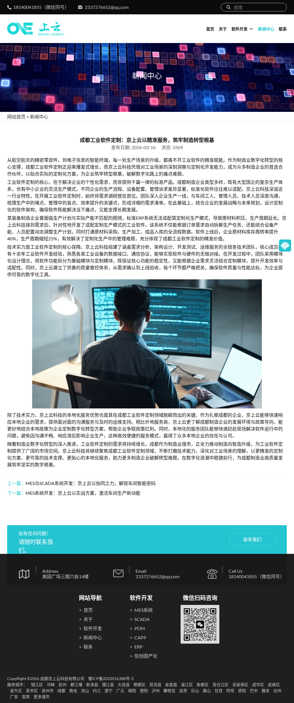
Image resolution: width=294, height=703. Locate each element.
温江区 (187, 684)
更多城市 (42, 696)
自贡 (183, 690)
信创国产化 (145, 656)
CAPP (140, 637)
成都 (61, 690)
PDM (139, 628)
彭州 (63, 684)
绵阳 (132, 690)
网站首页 (16, 116)
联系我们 (252, 539)
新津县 (92, 684)
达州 (277, 690)
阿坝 (230, 690)
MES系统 (143, 610)
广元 (120, 690)
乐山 (195, 690)
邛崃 (51, 684)
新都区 (203, 684)
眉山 (207, 690)
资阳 (242, 690)
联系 (283, 28)
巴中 (254, 690)
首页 (210, 28)
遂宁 (109, 690)
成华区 (258, 684)
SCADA (142, 619)
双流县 (155, 684)
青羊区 (32, 690)
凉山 (85, 690)
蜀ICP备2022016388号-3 (111, 678)
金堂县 (171, 684)
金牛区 (16, 690)
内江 (97, 690)
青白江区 (220, 684)
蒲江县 (108, 684)
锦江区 (37, 684)
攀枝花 (169, 690)
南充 (73, 690)
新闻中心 (266, 28)
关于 (223, 28)
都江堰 (76, 684)
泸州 (156, 690)
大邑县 (124, 684)
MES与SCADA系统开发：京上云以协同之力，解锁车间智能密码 (91, 483)
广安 (14, 696)
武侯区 (274, 684)
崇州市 (48, 690)
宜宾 (26, 696)
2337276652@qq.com (107, 7)
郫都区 (140, 684)
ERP (138, 646)
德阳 (144, 690)
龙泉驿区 (240, 684)
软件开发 (239, 28)
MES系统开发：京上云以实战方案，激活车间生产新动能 (83, 493)
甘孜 (218, 690)
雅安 (266, 690)
